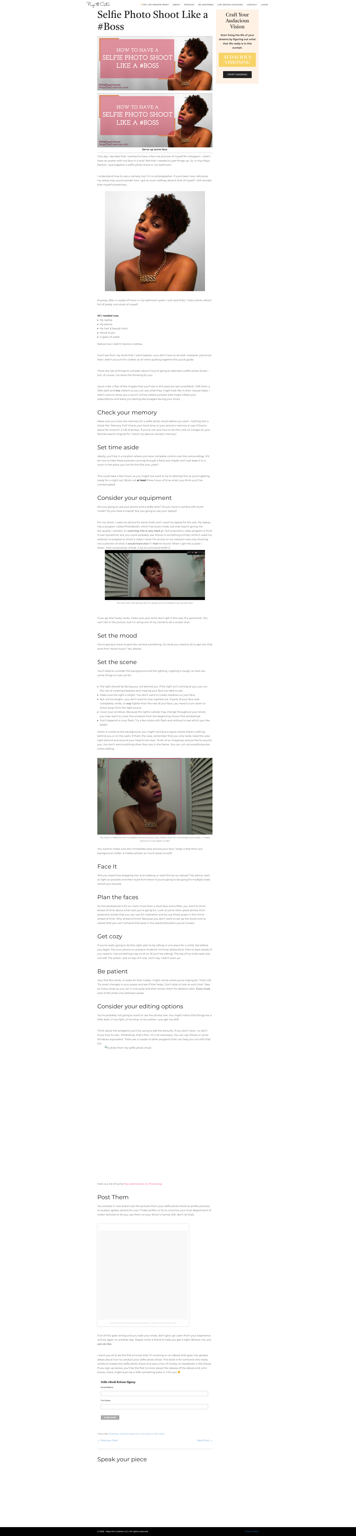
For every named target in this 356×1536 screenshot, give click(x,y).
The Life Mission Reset (155, 5)
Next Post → (204, 1440)
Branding (113, 1434)
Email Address (107, 1387)
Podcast (189, 5)
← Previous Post (107, 1440)
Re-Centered (205, 5)
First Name (106, 1400)
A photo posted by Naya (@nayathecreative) (129, 1323)
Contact (252, 5)
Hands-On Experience (129, 1434)
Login (264, 5)
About (176, 5)
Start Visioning (237, 74)
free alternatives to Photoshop (143, 1183)
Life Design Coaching (230, 5)
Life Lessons (147, 1434)
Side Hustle (159, 1434)
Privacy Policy (252, 1531)
